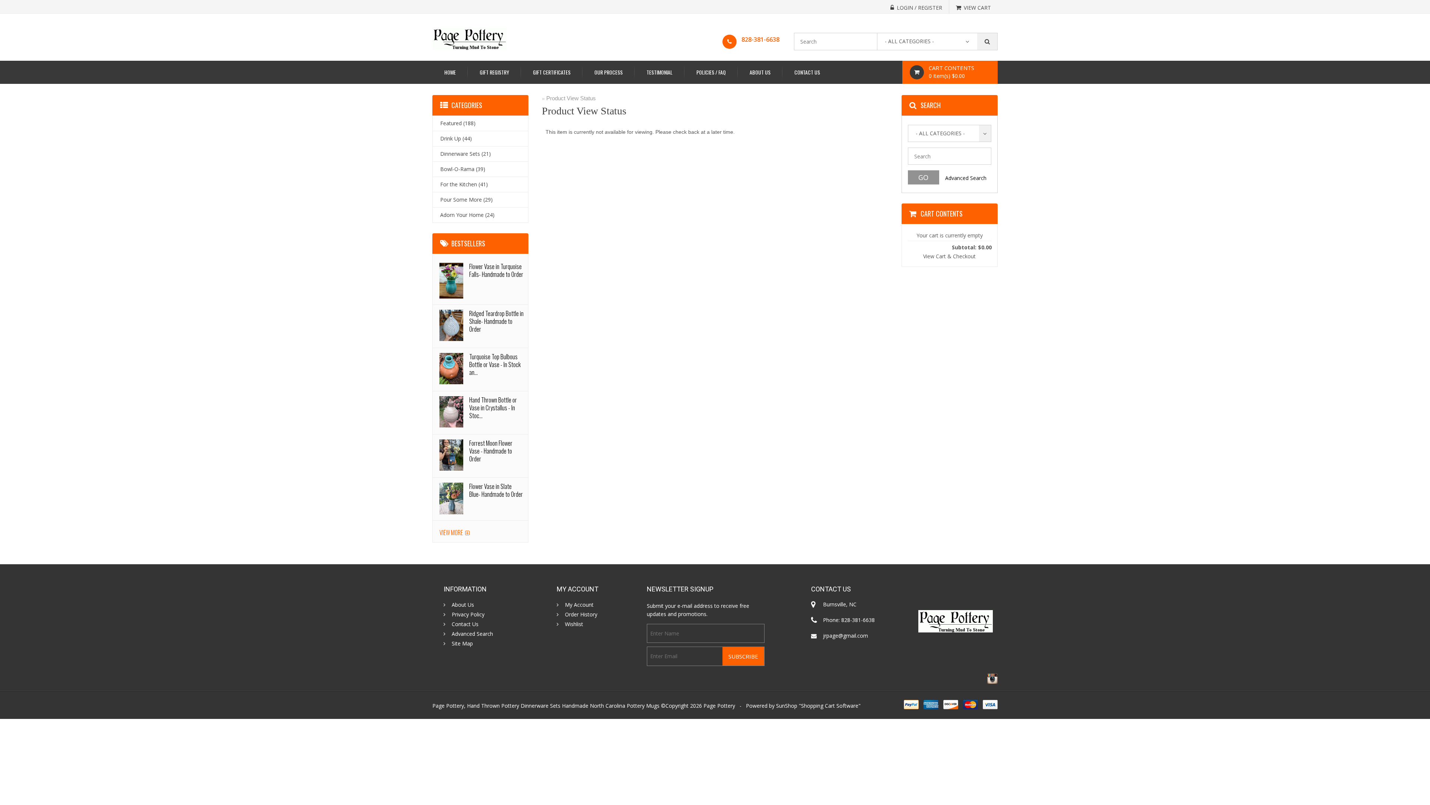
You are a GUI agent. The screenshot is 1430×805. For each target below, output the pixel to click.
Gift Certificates (552, 72)
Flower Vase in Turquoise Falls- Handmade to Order (496, 270)
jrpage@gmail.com (845, 635)
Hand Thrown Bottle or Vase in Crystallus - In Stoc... (493, 407)
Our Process (608, 72)
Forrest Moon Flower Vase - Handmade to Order (490, 451)
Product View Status (571, 98)
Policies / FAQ (711, 72)
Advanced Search (965, 177)
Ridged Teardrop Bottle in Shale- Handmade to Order (496, 321)
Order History (581, 615)
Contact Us (807, 72)
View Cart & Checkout (949, 256)
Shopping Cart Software (829, 705)
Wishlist (574, 624)
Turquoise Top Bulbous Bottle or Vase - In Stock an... (495, 364)
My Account (579, 605)
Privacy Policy (468, 615)
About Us (760, 72)
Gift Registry (494, 72)
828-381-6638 (760, 39)
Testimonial (659, 72)
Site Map (462, 644)
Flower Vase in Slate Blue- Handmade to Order (496, 490)
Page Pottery (719, 705)
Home (450, 72)
